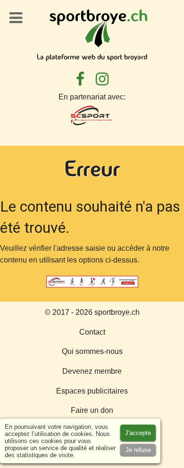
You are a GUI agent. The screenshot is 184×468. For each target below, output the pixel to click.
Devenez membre (92, 371)
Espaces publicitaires (92, 391)
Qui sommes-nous (92, 351)
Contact (92, 332)
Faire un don (92, 410)
